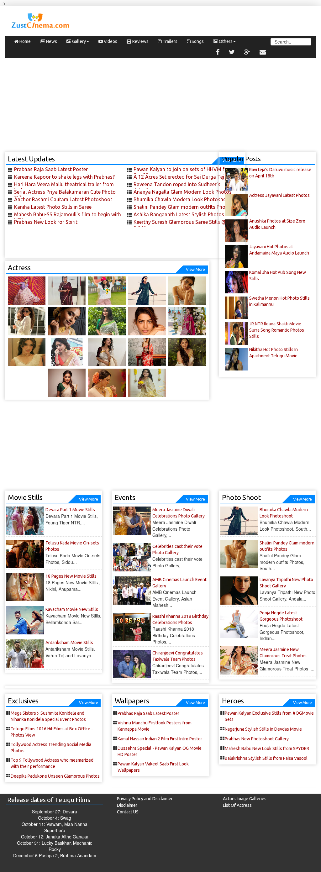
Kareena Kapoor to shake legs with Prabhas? (64, 177)
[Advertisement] (160, 108)
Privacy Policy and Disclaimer (145, 798)
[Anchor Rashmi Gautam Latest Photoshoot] (27, 290)
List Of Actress (237, 805)
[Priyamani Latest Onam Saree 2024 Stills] (67, 383)
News (51, 41)
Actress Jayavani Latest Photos (279, 195)
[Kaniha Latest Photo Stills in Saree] (67, 290)
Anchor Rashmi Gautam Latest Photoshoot (63, 199)
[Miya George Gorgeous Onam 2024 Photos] (107, 383)
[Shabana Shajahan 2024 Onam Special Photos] (147, 383)
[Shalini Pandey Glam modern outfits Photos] (187, 290)
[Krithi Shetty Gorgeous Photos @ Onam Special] (27, 352)
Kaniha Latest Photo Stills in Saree (53, 207)
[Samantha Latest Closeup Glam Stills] (147, 321)
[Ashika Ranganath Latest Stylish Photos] (27, 321)
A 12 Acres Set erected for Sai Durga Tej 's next (187, 177)
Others (225, 41)
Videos (110, 41)
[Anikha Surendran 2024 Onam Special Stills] (187, 352)
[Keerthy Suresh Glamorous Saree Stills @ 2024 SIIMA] (67, 321)
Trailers (169, 41)
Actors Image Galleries (244, 798)
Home (24, 41)
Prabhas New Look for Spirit (45, 222)
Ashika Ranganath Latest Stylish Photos (179, 214)
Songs (197, 41)
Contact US (128, 811)
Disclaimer (127, 805)
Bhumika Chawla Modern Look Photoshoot (182, 199)
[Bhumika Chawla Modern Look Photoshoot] (147, 290)
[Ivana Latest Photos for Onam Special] (107, 321)
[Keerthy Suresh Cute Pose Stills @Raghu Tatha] (147, 352)
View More (195, 269)
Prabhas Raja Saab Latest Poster (51, 169)
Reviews (140, 41)
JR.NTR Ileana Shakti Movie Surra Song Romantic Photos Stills (276, 330)
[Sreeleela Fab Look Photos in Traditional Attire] (187, 321)
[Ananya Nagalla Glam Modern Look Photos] (107, 290)
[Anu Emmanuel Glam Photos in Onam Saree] (67, 352)
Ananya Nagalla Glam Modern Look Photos (183, 192)
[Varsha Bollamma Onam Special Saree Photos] (107, 352)
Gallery (78, 41)
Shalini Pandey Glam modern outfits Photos (183, 207)
